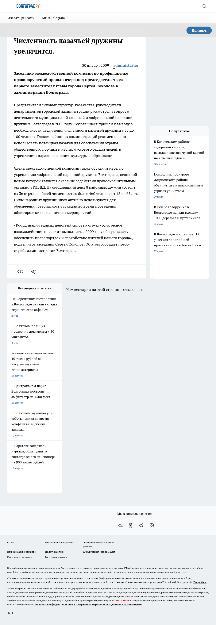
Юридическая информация (99, 551)
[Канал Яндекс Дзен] (151, 525)
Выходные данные (56, 557)
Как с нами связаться (19, 557)
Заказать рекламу (20, 18)
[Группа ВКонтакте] (120, 525)
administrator (126, 65)
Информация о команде (21, 551)
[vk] (20, 271)
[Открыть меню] (9, 6)
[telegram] (35, 271)
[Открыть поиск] (204, 6)
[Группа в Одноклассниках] (130, 525)
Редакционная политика (59, 542)
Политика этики (54, 551)
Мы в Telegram (53, 18)
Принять (199, 30)
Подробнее (200, 582)
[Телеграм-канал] (141, 525)
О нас (10, 542)
